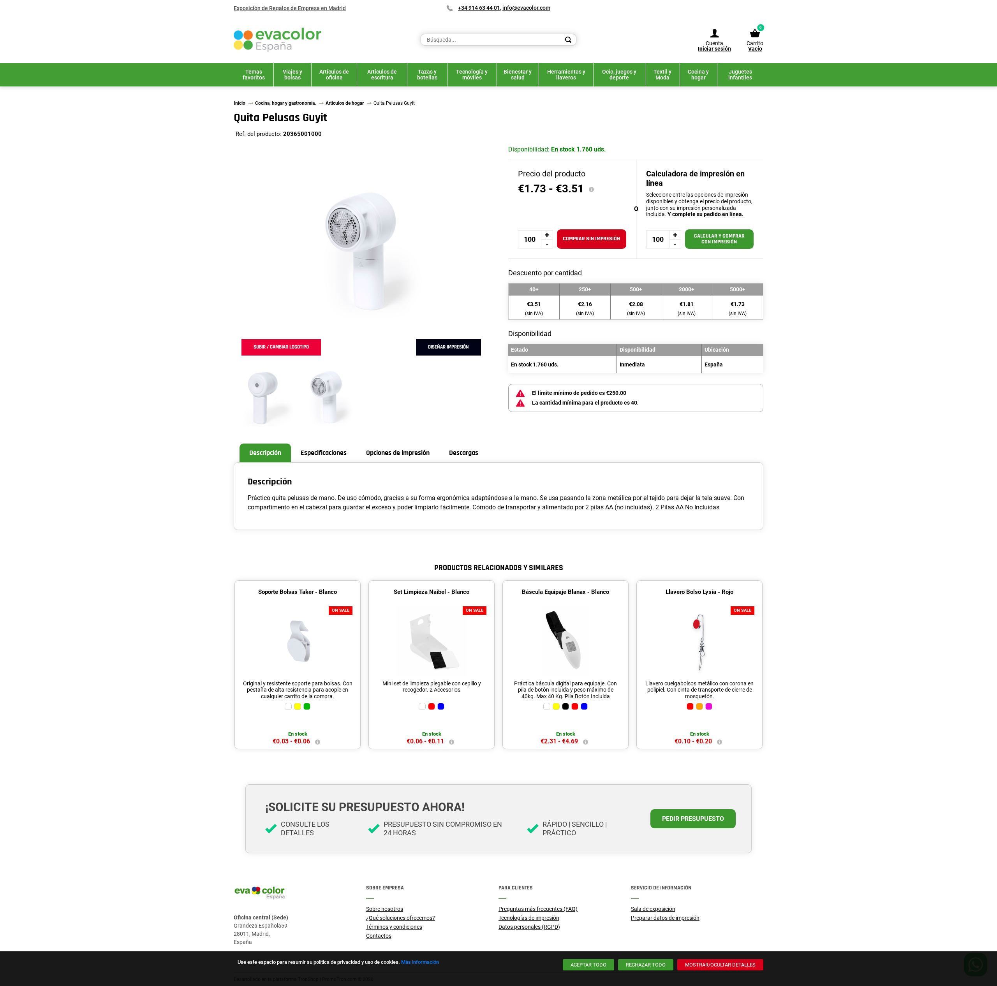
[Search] (568, 40)
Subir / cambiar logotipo (281, 347)
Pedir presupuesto (693, 818)
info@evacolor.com (526, 8)
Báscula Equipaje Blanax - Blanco (565, 591)
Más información (420, 962)
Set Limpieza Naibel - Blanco (431, 591)
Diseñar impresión (448, 347)
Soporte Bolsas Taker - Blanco (297, 591)
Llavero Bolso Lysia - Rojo (699, 591)
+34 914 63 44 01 (479, 8)
